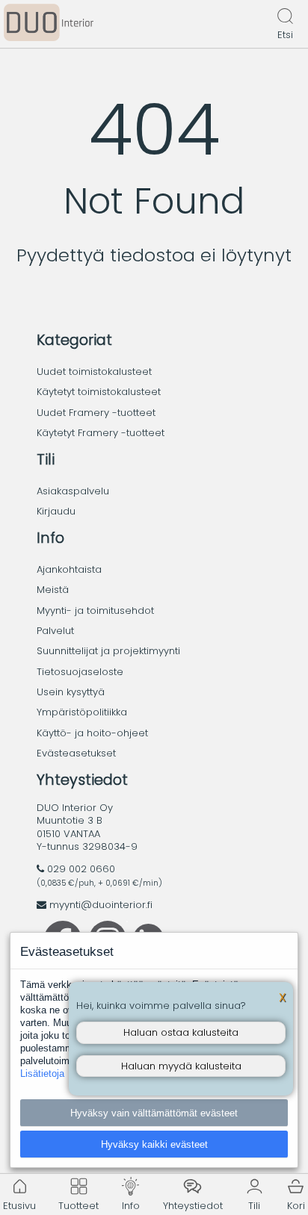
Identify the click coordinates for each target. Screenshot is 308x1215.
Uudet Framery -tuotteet (96, 412)
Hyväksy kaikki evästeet (154, 1144)
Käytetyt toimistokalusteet (99, 392)
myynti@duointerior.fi (101, 905)
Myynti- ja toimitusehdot (95, 610)
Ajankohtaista (69, 569)
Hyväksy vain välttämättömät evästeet (154, 1113)
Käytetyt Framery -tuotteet (100, 433)
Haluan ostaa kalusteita (180, 1032)
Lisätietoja (42, 1073)
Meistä (53, 589)
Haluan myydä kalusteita (181, 1066)
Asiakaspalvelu (73, 491)
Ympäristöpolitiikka (82, 712)
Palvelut (55, 631)
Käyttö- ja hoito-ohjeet (92, 733)
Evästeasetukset (76, 753)
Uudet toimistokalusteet (94, 371)
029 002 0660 (81, 869)
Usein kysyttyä (71, 692)
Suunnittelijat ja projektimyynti (108, 651)
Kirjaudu (56, 511)
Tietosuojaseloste (80, 672)
